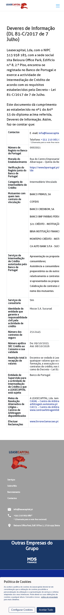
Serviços (11, 479)
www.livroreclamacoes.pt (44, 421)
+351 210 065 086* (23, 515)
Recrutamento (13, 492)
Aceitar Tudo (46, 610)
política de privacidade (49, 597)
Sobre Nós (12, 486)
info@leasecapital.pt (51, 133)
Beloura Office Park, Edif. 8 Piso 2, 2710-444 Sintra (37, 525)
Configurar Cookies (22, 610)
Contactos (12, 498)
